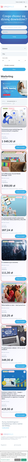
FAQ (24, 2)
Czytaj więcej (5, 427)
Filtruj (14, 69)
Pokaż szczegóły (21, 147)
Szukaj (14, 36)
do (19, 60)
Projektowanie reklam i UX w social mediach (13, 348)
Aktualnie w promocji (9, 65)
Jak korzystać (17, 445)
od (3, 60)
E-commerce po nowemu (10, 262)
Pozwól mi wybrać (5, 459)
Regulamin (3, 445)
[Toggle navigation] (25, 6)
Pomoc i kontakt (19, 2)
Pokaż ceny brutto (6, 103)
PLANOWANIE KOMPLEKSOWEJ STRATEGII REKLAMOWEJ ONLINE (14, 218)
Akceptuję (23, 459)
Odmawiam (17, 459)
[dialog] (14, 456)
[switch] (13, 103)
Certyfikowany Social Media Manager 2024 (11, 174)
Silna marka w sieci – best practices (13, 305)
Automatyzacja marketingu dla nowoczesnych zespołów (12, 130)
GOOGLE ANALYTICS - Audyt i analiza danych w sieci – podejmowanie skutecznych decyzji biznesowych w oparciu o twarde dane (13, 395)
